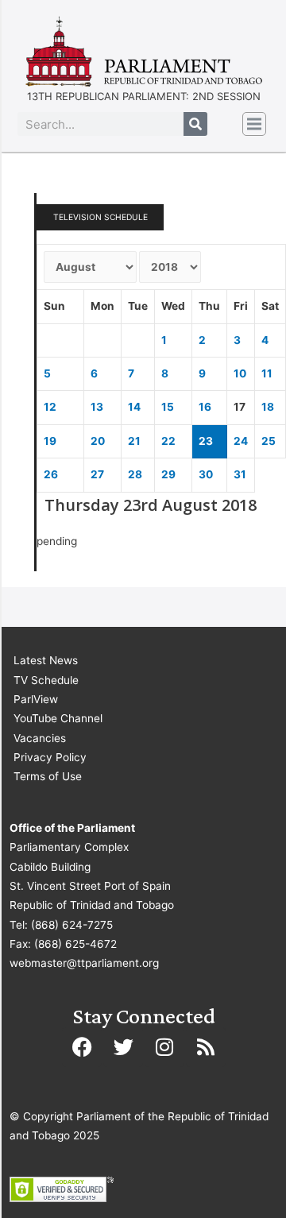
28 (135, 474)
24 (241, 441)
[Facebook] (82, 1047)
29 (168, 474)
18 (267, 406)
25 (268, 441)
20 (98, 441)
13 (97, 406)
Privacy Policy (50, 757)
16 (205, 406)
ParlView (36, 699)
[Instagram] (164, 1047)
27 (97, 474)
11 (266, 373)
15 (167, 406)
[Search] (195, 124)
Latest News (46, 660)
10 (240, 373)
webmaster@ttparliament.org (84, 963)
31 (240, 474)
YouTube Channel (58, 718)
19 (50, 441)
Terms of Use (48, 776)
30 (206, 474)
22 (168, 441)
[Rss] (206, 1047)
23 (206, 441)
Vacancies (40, 738)
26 (51, 474)
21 (134, 441)
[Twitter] (123, 1047)
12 (50, 406)
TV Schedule (46, 680)
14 (134, 406)
